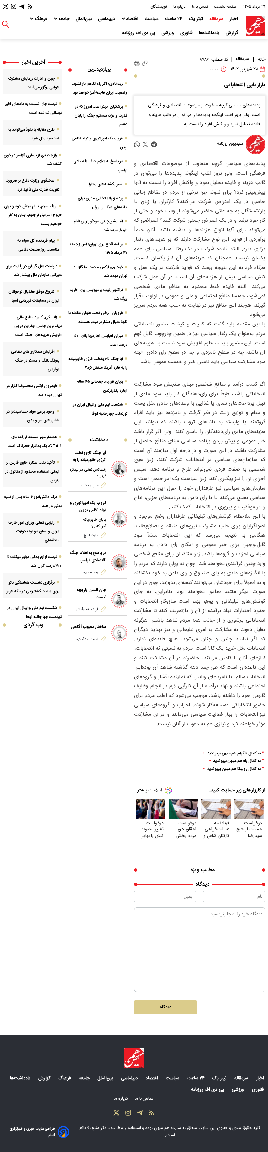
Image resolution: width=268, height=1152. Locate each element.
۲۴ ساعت (174, 19)
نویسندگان (159, 6)
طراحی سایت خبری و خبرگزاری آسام (32, 1132)
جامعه (64, 19)
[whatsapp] (137, 144)
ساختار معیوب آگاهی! (87, 627)
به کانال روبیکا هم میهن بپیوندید (234, 769)
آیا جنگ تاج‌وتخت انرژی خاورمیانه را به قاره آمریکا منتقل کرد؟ (87, 456)
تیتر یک (196, 19)
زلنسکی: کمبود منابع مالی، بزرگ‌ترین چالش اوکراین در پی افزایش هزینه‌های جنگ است (38, 326)
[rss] (30, 6)
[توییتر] (5, 6)
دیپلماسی (107, 19)
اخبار (234, 19)
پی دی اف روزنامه (139, 33)
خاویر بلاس (89, 485)
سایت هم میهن (167, 1128)
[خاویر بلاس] (119, 469)
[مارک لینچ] (119, 519)
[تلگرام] (22, 6)
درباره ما (180, 6)
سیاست (152, 19)
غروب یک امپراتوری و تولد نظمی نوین (88, 506)
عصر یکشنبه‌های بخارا (106, 184)
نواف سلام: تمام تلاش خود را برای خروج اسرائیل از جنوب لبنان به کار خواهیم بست (33, 215)
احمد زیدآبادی (87, 639)
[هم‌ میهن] (134, 1058)
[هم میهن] (255, 26)
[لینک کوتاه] (145, 63)
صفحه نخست (225, 6)
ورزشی (168, 33)
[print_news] (137, 63)
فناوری (187, 33)
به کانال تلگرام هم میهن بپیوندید (234, 753)
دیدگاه (165, 1007)
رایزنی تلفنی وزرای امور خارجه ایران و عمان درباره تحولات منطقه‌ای (33, 531)
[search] (5, 24)
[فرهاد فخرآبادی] (119, 599)
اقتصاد (132, 19)
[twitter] (145, 144)
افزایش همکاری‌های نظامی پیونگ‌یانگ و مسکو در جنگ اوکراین (35, 360)
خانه (261, 60)
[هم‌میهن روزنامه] (255, 144)
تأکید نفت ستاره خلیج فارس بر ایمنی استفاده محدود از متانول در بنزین (32, 471)
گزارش (232, 33)
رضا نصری (90, 572)
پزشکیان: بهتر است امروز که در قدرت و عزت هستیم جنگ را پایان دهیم (101, 115)
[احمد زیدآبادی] (119, 633)
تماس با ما (200, 6)
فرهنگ (41, 19)
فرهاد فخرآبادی (86, 609)
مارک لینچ (90, 535)
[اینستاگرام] (13, 6)
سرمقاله (217, 19)
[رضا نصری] (119, 562)
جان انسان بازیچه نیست (91, 593)
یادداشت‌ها (210, 33)
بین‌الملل (84, 19)
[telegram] (154, 144)
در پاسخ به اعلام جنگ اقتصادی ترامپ (88, 556)
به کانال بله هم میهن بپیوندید (237, 761)
